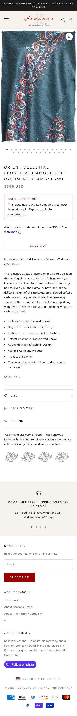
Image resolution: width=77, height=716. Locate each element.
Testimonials (12, 600)
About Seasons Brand (18, 607)
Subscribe (19, 577)
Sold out (38, 246)
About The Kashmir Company (23, 614)
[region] (38, 505)
